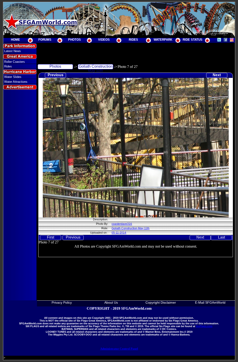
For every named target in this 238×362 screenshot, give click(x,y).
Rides (8, 66)
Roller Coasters (14, 61)
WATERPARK (163, 39)
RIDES (133, 39)
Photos (55, 66)
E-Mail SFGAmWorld (210, 302)
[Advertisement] (20, 175)
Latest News (12, 51)
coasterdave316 (122, 224)
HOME (15, 39)
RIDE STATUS (192, 39)
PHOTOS (74, 39)
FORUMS (44, 39)
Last (221, 237)
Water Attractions (15, 81)
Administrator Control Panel (119, 348)
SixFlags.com (204, 326)
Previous (55, 75)
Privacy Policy (62, 302)
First (50, 237)
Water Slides (12, 77)
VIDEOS (104, 39)
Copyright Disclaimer (160, 302)
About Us (111, 302)
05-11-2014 (119, 232)
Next (217, 75)
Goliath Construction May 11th (95, 66)
